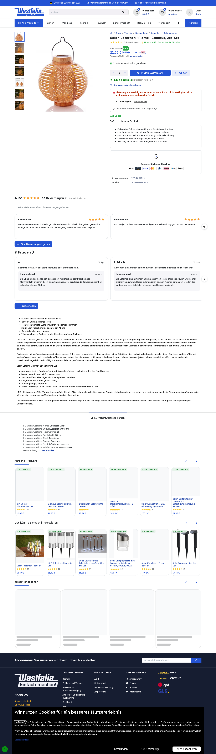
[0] (136, 12)
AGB (96, 676)
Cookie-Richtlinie (22, 740)
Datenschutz (100, 680)
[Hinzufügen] (125, 73)
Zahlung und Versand (72, 680)
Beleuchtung (141, 33)
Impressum (100, 688)
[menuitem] (29, 23)
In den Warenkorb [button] (152, 72)
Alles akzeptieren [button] (187, 749)
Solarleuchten (170, 33)
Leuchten (155, 33)
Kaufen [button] (182, 72)
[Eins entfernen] (113, 73)
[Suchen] (123, 12)
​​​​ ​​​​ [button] (196, 657)
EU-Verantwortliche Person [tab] (109, 417)
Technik (128, 33)
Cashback (67, 699)
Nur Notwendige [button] (150, 749)
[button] (134, 52)
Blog (64, 703)
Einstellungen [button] (120, 749)
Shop (118, 33)
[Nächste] (204, 227)
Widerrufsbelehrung (104, 684)
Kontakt (66, 676)
